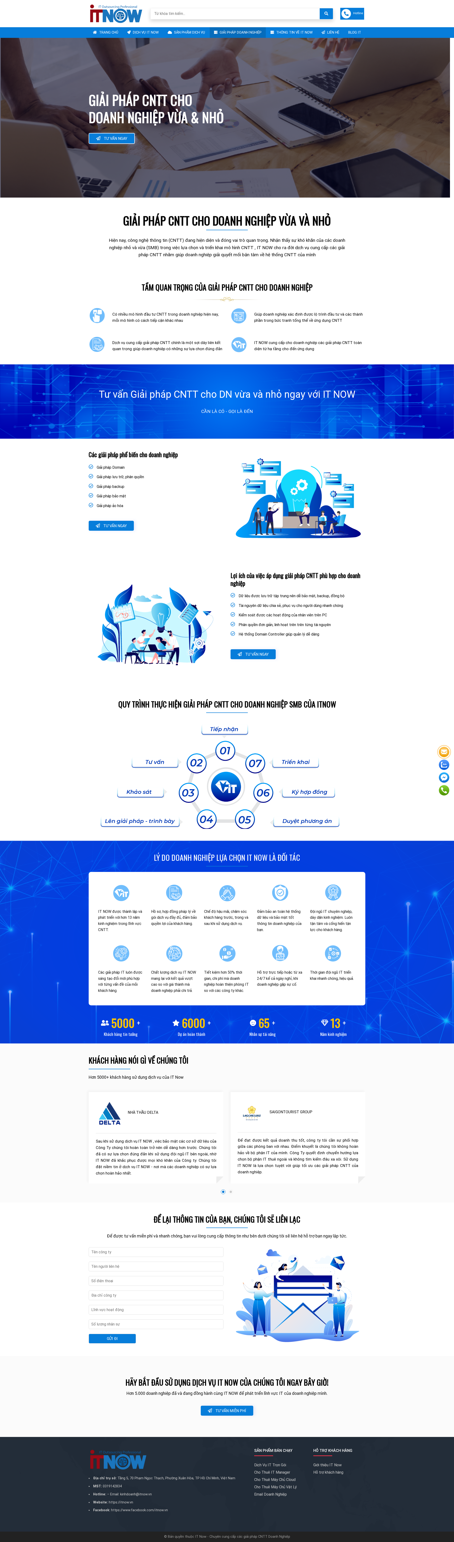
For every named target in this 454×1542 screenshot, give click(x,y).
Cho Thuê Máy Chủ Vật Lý (275, 1487)
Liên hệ (332, 32)
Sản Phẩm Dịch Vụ (189, 32)
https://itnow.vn (121, 1502)
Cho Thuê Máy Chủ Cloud (275, 1479)
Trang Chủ (108, 32)
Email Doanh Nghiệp (270, 1494)
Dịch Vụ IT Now (145, 32)
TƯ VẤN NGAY (115, 138)
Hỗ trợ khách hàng (328, 1472)
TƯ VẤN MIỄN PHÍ (230, 1411)
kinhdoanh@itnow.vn (136, 1494)
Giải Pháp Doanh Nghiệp (240, 32)
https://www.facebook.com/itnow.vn (139, 1510)
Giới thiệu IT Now (327, 1465)
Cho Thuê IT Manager (272, 1472)
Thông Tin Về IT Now (294, 32)
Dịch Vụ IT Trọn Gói (270, 1465)
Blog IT (354, 32)
